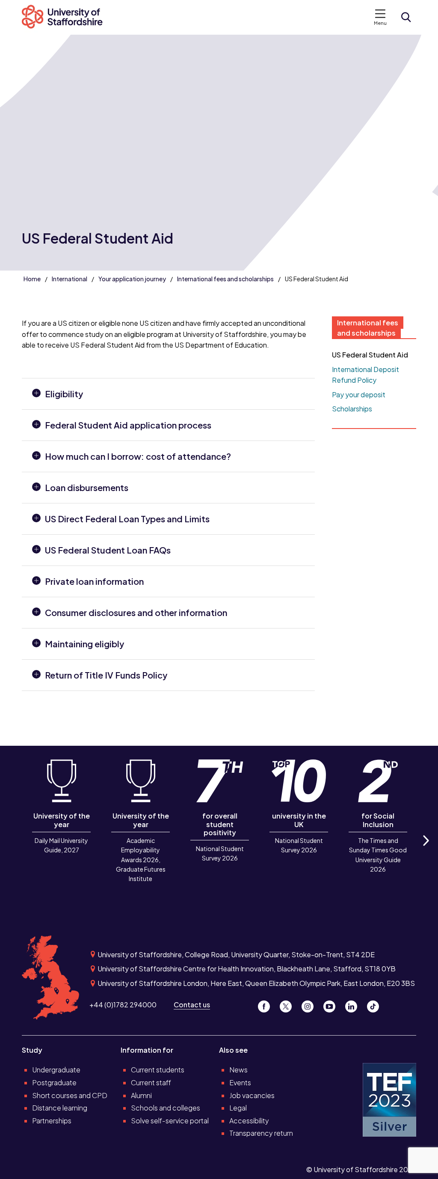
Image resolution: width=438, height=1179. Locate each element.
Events (240, 1082)
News (238, 1069)
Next (425, 850)
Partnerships (51, 1120)
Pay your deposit (358, 394)
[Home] (67, 17)
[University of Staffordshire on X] (289, 1004)
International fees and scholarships (225, 279)
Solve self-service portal (170, 1120)
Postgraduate (54, 1082)
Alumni (141, 1095)
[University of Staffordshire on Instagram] (311, 1004)
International (69, 279)
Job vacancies (252, 1095)
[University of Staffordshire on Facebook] (267, 1004)
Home (32, 279)
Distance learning (59, 1107)
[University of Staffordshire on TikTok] (375, 1004)
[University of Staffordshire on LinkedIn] (354, 1004)
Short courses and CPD (69, 1095)
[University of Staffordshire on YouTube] (332, 1004)
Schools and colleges (165, 1107)
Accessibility (249, 1120)
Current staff (151, 1082)
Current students (157, 1069)
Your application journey (132, 279)
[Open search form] (406, 17)
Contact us (192, 1004)
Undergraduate (56, 1069)
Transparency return (261, 1132)
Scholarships (352, 408)
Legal (238, 1107)
